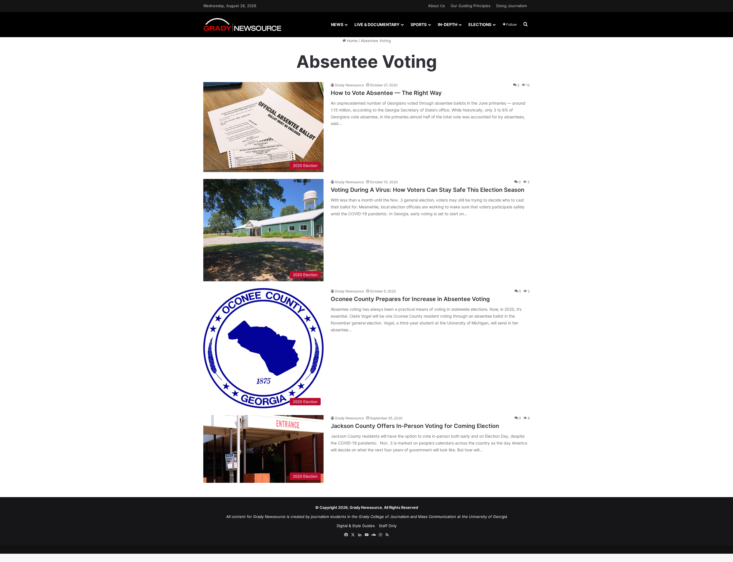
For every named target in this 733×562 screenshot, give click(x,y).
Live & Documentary (376, 24)
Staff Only (388, 525)
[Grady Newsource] (242, 24)
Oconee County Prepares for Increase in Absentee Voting (410, 299)
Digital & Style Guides (356, 525)
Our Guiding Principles (470, 5)
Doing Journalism (511, 5)
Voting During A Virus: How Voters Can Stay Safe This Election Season (427, 189)
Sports (419, 24)
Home (352, 40)
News (337, 24)
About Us (436, 5)
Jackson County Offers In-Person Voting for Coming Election (415, 426)
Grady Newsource (349, 85)
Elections (479, 24)
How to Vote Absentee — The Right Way (386, 92)
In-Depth (447, 24)
